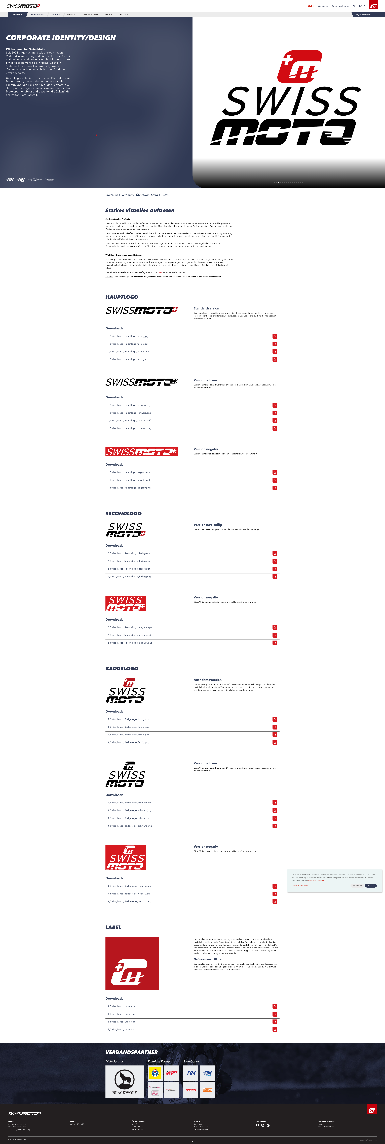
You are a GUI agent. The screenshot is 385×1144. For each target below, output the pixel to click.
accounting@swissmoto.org (19, 1130)
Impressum (322, 1124)
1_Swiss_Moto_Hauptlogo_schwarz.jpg (128, 405)
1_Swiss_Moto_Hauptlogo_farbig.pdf (127, 344)
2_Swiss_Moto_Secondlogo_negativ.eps (129, 627)
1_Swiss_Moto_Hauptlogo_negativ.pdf (128, 480)
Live (310, 6)
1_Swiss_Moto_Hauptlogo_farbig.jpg (127, 336)
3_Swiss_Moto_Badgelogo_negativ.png (129, 901)
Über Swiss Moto (147, 195)
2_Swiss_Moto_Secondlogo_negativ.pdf (129, 635)
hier (161, 273)
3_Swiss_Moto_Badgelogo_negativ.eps (129, 886)
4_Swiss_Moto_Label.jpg (121, 1014)
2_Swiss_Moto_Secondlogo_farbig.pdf (128, 569)
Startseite (111, 195)
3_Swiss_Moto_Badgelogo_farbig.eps (128, 719)
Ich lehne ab (357, 885)
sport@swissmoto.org (17, 1124)
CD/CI (165, 195)
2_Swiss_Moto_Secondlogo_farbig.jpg (128, 561)
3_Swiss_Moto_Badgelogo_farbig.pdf (128, 735)
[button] (274, 182)
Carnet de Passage (340, 6)
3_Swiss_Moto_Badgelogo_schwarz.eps (129, 803)
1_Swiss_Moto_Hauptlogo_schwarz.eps (129, 413)
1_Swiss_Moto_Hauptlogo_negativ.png (129, 488)
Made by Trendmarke (368, 1140)
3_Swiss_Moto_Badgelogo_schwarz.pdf (129, 818)
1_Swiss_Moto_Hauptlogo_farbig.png (128, 352)
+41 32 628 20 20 (77, 1124)
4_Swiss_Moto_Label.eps (121, 1006)
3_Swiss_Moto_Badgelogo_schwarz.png (129, 826)
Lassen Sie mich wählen (300, 885)
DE (360, 6)
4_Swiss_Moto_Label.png (121, 1029)
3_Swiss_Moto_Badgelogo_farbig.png (128, 742)
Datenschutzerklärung (326, 1127)
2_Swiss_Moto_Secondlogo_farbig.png (129, 576)
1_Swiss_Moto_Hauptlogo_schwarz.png (129, 428)
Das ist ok (371, 885)
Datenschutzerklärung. (316, 880)
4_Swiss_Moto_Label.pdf (121, 1022)
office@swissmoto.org (17, 1127)
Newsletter (323, 6)
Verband (126, 195)
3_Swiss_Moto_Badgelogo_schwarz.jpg (129, 810)
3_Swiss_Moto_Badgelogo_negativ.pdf (128, 894)
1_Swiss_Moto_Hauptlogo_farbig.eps (128, 359)
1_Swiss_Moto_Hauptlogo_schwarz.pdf (129, 421)
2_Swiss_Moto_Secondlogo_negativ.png (129, 643)
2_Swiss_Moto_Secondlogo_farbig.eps (128, 553)
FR (364, 6)
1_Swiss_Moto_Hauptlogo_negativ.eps (128, 472)
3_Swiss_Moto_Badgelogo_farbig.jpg (128, 727)
